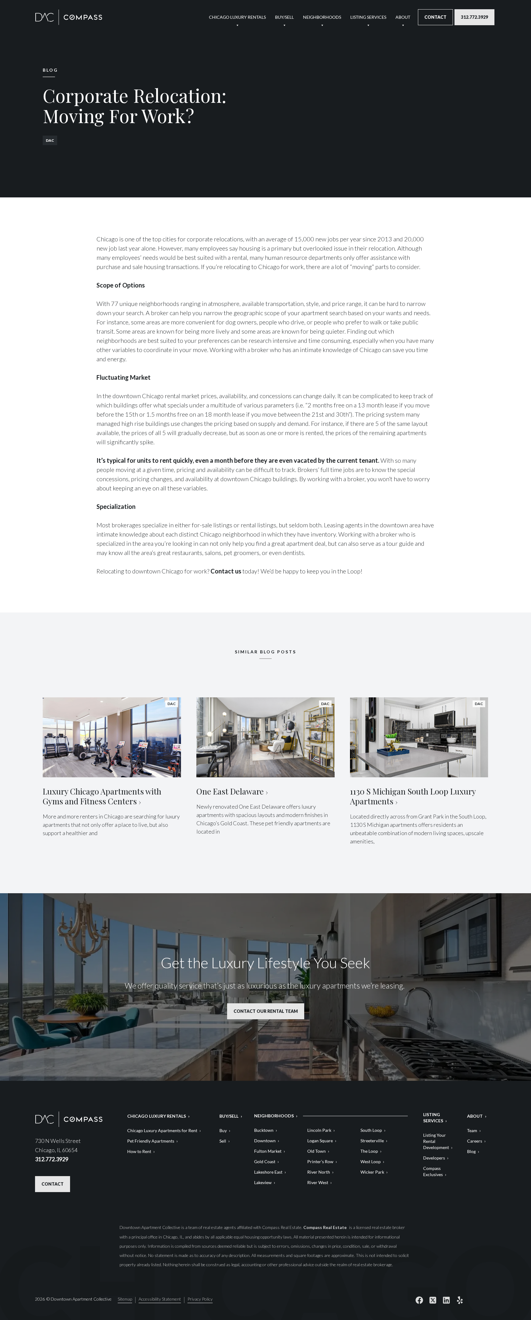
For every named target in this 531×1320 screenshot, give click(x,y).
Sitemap (125, 1299)
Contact (435, 17)
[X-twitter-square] (432, 1300)
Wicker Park (372, 1172)
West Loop (370, 1161)
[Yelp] (459, 1300)
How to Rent (139, 1151)
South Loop (371, 1130)
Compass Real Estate (325, 1227)
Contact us (225, 571)
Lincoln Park (319, 1130)
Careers (474, 1141)
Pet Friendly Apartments (150, 1141)
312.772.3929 (474, 17)
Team (472, 1130)
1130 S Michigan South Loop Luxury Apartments (413, 796)
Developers (434, 1157)
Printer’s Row (320, 1161)
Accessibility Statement (160, 1299)
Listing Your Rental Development (436, 1141)
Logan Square (320, 1140)
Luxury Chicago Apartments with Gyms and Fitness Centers (102, 796)
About (402, 17)
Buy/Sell (284, 17)
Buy (223, 1130)
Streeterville (372, 1140)
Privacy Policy (200, 1299)
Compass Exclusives (433, 1171)
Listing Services (368, 17)
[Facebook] (419, 1300)
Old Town (316, 1151)
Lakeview (263, 1182)
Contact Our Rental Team (266, 1011)
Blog (471, 1151)
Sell (222, 1141)
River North (318, 1172)
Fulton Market (267, 1151)
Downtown (265, 1140)
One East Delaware (230, 791)
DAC (50, 140)
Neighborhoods (322, 17)
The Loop (369, 1151)
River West (317, 1182)
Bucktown (263, 1130)
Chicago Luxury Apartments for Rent (162, 1130)
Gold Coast (264, 1161)
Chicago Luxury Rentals (237, 17)
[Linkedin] (446, 1300)
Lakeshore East (268, 1172)
